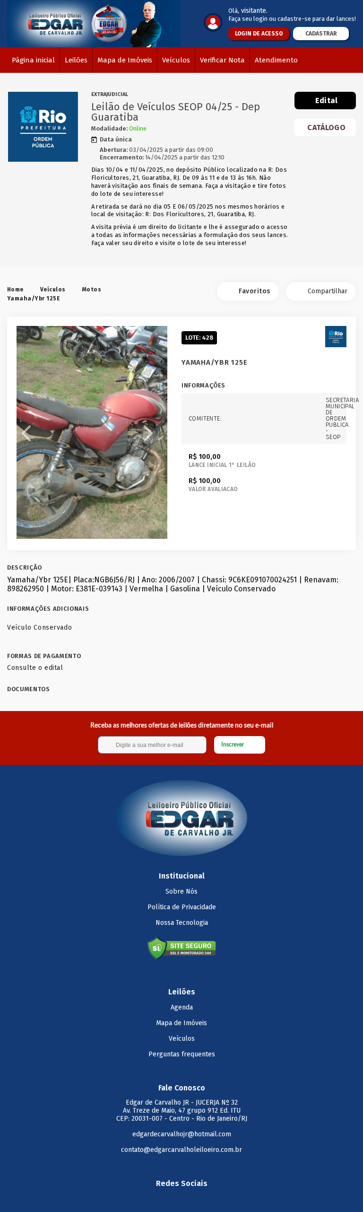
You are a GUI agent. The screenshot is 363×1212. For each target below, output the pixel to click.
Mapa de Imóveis (124, 60)
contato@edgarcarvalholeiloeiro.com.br (181, 1150)
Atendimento (276, 60)
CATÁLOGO (326, 127)
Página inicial (33, 60)
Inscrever (232, 744)
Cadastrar (321, 33)
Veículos (176, 60)
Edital (326, 100)
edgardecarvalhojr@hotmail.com (181, 1134)
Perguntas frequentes (181, 1054)
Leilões (76, 60)
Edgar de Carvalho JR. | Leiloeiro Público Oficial (94, 23)
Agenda (182, 1007)
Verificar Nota (222, 60)
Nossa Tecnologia (182, 923)
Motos (91, 289)
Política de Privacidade (181, 907)
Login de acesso (259, 33)
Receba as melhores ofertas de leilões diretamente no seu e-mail (181, 725)
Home (15, 289)
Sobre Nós (181, 891)
